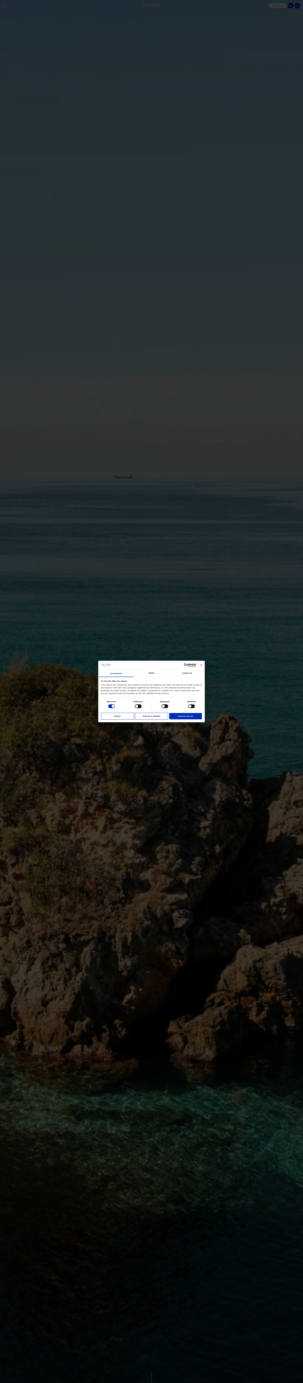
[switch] (138, 706)
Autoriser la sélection (151, 716)
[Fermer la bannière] (201, 665)
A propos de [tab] (187, 673)
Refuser (117, 716)
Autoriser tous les (185, 716)
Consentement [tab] (116, 673)
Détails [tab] (151, 673)
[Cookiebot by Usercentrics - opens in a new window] (185, 665)
